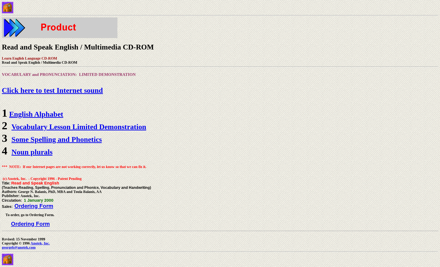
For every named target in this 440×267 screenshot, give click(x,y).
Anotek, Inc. (40, 243)
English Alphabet (36, 114)
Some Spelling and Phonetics (56, 139)
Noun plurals (31, 152)
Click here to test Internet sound (52, 90)
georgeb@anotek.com (19, 247)
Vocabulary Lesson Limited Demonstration (78, 127)
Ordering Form (33, 206)
